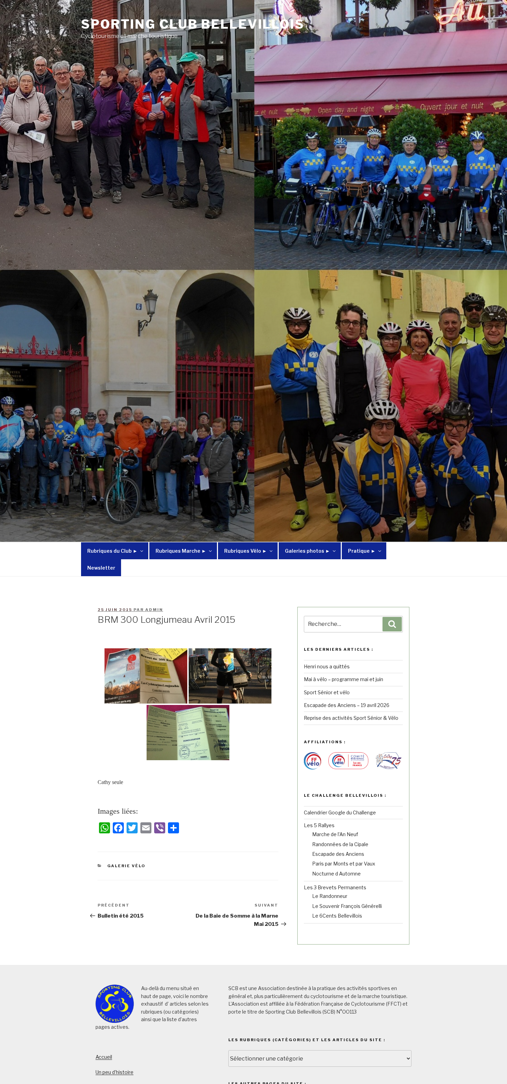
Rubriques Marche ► (181, 551)
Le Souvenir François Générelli (347, 906)
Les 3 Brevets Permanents (335, 887)
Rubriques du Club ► (112, 551)
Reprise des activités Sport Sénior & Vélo (351, 718)
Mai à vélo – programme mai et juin (343, 679)
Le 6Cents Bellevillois (337, 916)
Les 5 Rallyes (319, 825)
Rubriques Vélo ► (245, 551)
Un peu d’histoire (114, 1072)
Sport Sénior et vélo (327, 692)
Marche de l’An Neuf (335, 834)
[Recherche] (392, 624)
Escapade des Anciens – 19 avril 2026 (346, 705)
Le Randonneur (329, 896)
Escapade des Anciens (338, 854)
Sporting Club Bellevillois (193, 24)
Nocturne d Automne (336, 874)
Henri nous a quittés (327, 666)
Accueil (104, 1057)
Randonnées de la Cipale (340, 844)
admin (154, 609)
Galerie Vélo (126, 865)
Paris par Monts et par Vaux (343, 864)
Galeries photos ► (307, 551)
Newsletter (101, 568)
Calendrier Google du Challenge (340, 812)
